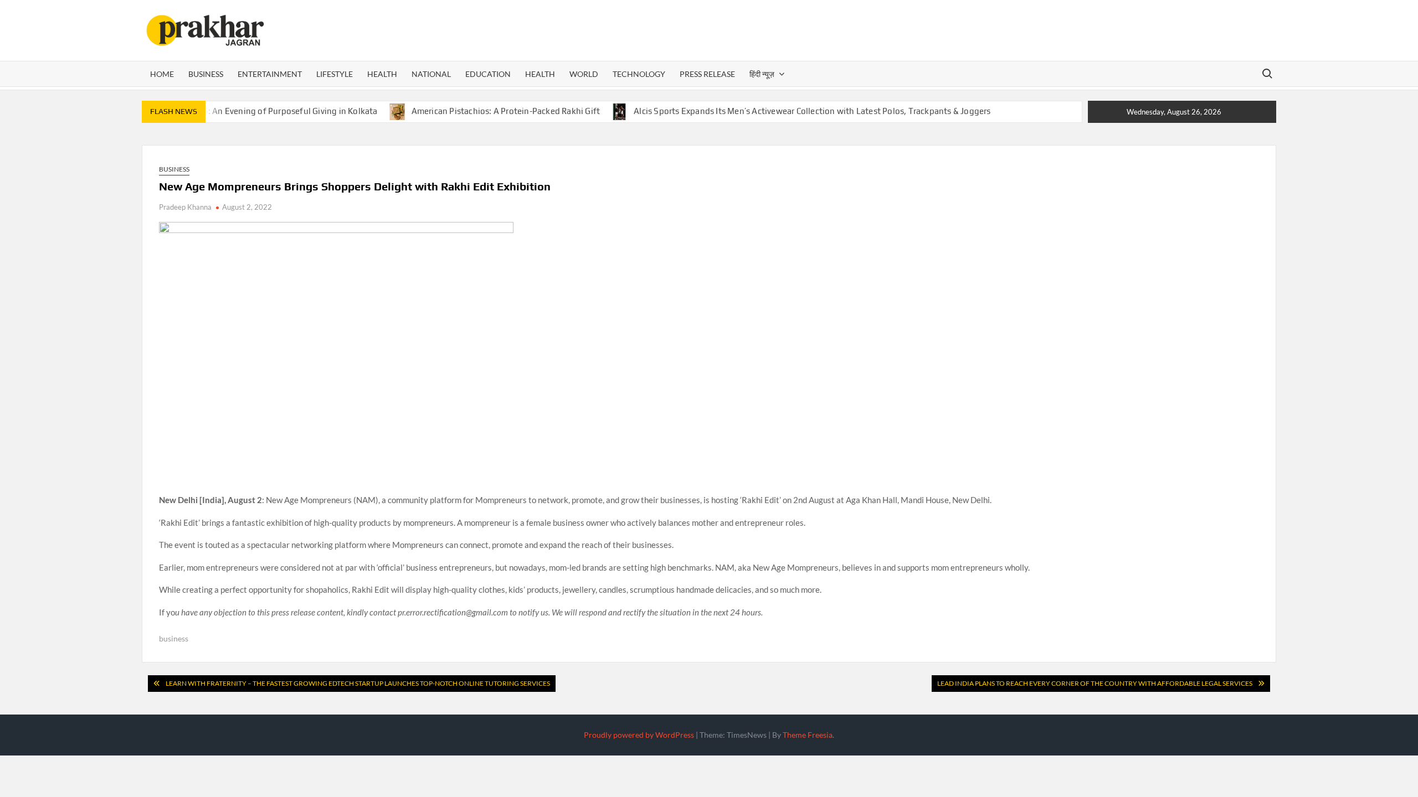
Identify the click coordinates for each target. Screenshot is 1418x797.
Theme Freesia (808, 734)
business (173, 638)
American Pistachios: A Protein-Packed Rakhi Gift (506, 111)
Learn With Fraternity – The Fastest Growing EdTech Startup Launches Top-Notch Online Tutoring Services (358, 683)
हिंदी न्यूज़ (761, 74)
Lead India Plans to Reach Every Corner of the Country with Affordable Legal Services (1094, 683)
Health (382, 74)
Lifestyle (334, 74)
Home (162, 74)
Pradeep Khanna (185, 207)
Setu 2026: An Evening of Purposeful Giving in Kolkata (273, 111)
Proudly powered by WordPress (639, 734)
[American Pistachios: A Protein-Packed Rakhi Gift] (398, 111)
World (583, 74)
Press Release (707, 74)
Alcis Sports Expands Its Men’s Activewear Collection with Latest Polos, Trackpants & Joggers (812, 111)
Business (205, 74)
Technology (639, 74)
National (431, 74)
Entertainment (270, 74)
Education (488, 74)
